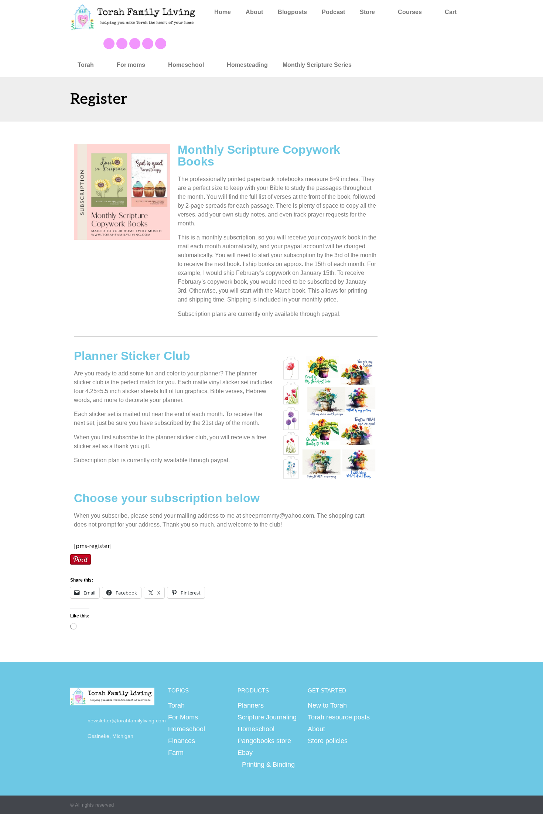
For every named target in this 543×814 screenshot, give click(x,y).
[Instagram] (147, 43)
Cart (451, 12)
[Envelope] (160, 43)
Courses (410, 12)
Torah (86, 65)
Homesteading (247, 65)
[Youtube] (121, 43)
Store (367, 12)
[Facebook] (109, 43)
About (254, 12)
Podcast (333, 12)
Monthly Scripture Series (317, 65)
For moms (131, 65)
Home (222, 12)
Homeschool (186, 65)
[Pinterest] (134, 43)
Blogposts (292, 12)
